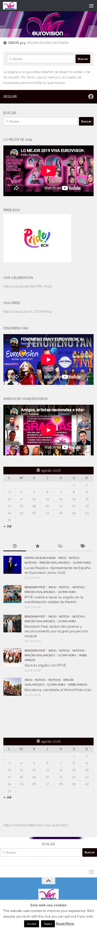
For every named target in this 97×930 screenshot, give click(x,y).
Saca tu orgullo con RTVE (45, 665)
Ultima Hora (82, 562)
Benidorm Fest (35, 587)
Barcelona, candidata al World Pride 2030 (58, 690)
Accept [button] (31, 923)
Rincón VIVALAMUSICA (54, 562)
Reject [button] (48, 923)
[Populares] (37, 546)
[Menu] (91, 5)
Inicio (62, 558)
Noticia (74, 558)
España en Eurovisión (40, 558)
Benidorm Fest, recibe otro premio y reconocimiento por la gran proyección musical (56, 631)
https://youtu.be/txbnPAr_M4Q (27, 286)
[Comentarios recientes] (59, 546)
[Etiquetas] (82, 546)
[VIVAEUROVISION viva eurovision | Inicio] (12, 5)
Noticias (31, 562)
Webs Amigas (77, 684)
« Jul (7, 526)
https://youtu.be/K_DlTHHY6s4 (27, 312)
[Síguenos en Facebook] (91, 96)
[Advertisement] (29, 718)
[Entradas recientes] (14, 546)
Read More (65, 924)
